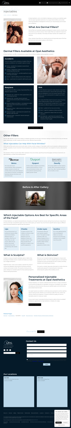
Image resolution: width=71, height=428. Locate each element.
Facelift (23, 315)
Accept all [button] (59, 422)
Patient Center (20, 413)
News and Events (34, 413)
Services (9, 15)
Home (5, 15)
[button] (69, 3)
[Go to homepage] (6, 3)
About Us (5, 413)
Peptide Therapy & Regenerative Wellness (43, 315)
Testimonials (27, 413)
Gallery (14, 413)
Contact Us (47, 413)
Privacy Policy (57, 420)
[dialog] (62, 418)
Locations (42, 413)
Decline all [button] (65, 422)
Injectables (18, 315)
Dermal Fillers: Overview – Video (35, 127)
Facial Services (29, 315)
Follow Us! (41, 331)
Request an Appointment (35, 43)
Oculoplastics (11, 315)
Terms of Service (54, 413)
